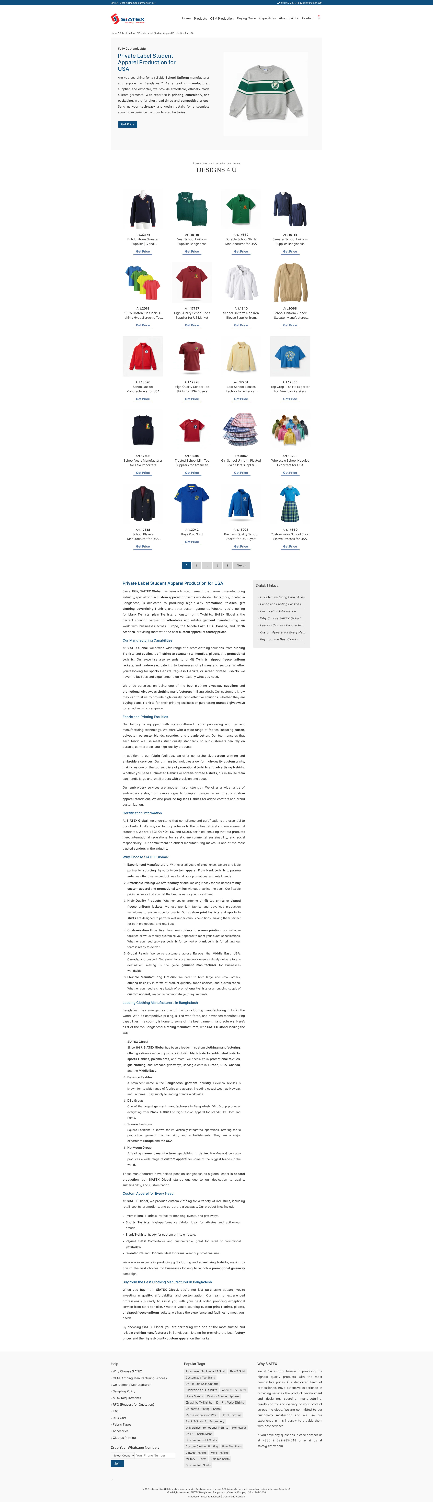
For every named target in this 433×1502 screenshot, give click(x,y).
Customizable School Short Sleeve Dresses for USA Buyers (290, 538)
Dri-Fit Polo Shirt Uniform (202, 1383)
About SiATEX (289, 18)
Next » (241, 565)
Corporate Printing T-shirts (203, 1408)
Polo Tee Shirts (232, 1446)
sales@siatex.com (312, 2)
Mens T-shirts (220, 1452)
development (312, 1393)
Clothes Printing (124, 1437)
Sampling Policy (124, 1391)
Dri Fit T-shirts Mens (199, 1434)
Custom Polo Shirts (198, 1465)
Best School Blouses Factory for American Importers (241, 391)
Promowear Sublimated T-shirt (205, 1371)
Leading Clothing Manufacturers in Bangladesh (294, 625)
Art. (142, 234)
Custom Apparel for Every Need (283, 632)
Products (200, 18)
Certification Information (278, 611)
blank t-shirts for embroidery (205, 1421)
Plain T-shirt (237, 1371)
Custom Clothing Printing (202, 1446)
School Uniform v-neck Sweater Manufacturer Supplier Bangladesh (290, 317)
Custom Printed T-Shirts (201, 1440)
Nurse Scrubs (194, 1396)
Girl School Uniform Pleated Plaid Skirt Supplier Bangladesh (241, 465)
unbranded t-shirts (201, 1390)
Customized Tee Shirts (200, 1377)
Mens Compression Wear (202, 1415)
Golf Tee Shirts (220, 1459)
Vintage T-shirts (196, 1452)
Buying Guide (246, 18)
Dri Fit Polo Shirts (230, 1403)
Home (186, 18)
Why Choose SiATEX (127, 1371)
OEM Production (222, 18)
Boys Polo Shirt (192, 534)
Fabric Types (122, 1424)
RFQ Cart (119, 1418)
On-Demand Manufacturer (132, 1384)
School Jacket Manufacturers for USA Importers (143, 391)
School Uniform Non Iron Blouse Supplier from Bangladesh (241, 317)
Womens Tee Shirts (234, 1390)
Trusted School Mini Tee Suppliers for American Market (192, 465)
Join (117, 1463)
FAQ (116, 1411)
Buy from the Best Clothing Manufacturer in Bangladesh (300, 639)
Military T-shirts (196, 1459)
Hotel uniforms (231, 1415)
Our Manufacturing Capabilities (282, 597)
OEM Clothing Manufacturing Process (140, 1378)
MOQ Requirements (127, 1398)
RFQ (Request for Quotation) (133, 1404)
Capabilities (267, 18)
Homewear (239, 1427)
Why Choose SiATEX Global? (280, 618)
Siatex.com (276, 1371)
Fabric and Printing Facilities (280, 604)
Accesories (120, 1431)
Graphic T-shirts (199, 1403)
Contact (308, 18)
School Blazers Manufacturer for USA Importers (143, 538)
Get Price (127, 124)
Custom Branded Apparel (223, 1396)
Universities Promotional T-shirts (207, 1427)
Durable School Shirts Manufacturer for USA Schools (241, 243)
